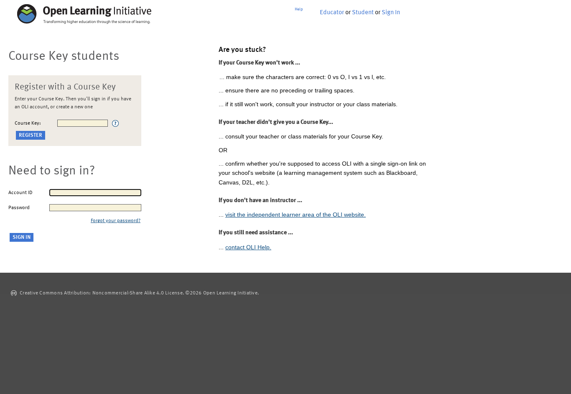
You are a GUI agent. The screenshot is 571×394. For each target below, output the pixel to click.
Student (363, 13)
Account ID (20, 192)
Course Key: (28, 123)
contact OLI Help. (248, 247)
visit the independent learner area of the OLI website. (295, 214)
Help (299, 9)
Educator (332, 13)
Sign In (391, 13)
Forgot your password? (115, 220)
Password (19, 207)
